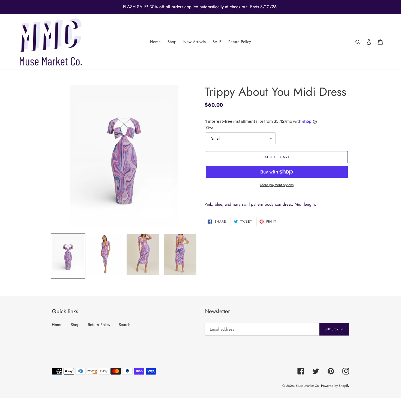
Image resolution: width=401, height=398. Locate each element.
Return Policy (99, 325)
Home (57, 325)
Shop (75, 325)
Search (124, 325)
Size (209, 128)
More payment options (277, 184)
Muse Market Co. (308, 385)
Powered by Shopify (335, 385)
